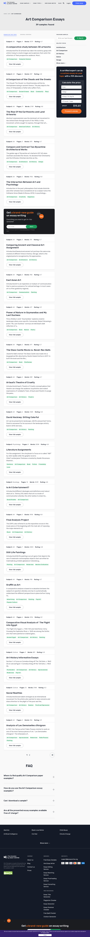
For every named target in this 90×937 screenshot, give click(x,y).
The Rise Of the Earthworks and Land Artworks (25, 113)
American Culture (24, 126)
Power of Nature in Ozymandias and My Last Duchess (26, 313)
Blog (59, 3)
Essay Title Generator (47, 896)
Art (9, 13)
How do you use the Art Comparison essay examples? (23, 789)
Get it (31, 226)
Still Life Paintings (15, 552)
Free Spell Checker (50, 913)
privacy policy (46, 932)
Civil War (34, 834)
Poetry (33, 330)
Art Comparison (12, 59)
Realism (30, 705)
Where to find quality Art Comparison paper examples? (23, 776)
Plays (47, 91)
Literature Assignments (18, 450)
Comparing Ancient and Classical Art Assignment (25, 246)
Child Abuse (64, 830)
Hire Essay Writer (50, 3)
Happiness (31, 197)
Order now (71, 111)
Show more (44, 843)
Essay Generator (49, 904)
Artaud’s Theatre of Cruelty (20, 382)
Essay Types (37, 3)
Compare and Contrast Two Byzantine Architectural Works (25, 148)
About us (30, 860)
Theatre (31, 397)
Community (39, 91)
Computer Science (25, 59)
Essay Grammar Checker (49, 909)
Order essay (79, 3)
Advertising (10, 599)
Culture (15, 652)
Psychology (17, 444)
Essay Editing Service (48, 868)
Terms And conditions (25, 229)
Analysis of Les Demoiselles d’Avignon (26, 725)
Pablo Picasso (43, 737)
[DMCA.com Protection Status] (8, 874)
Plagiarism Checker (50, 900)
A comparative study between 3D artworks (28, 47)
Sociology (16, 482)
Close (45, 935)
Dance (58, 57)
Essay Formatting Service (49, 885)
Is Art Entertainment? (17, 487)
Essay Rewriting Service (49, 874)
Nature (26, 330)
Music (8, 532)
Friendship (42, 464)
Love (8, 467)
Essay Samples (24, 3)
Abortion (6, 830)
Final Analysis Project (17, 520)
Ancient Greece (24, 91)
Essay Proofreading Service (50, 880)
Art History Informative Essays (22, 657)
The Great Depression (42, 705)
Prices (29, 870)
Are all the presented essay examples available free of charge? (25, 811)
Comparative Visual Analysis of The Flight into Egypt (28, 623)
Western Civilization (41, 564)
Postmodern (11, 670)
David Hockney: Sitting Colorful (22, 417)
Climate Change (65, 834)
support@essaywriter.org (69, 859)
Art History (36, 126)
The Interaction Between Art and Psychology (23, 183)
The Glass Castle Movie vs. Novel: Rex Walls (28, 350)
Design (41, 162)
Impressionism (42, 670)
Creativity (22, 197)
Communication (24, 292)
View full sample (15, 64)
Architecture (23, 162)
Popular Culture (12, 602)
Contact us (31, 867)
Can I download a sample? (15, 800)
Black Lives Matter (38, 830)
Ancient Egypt (11, 637)
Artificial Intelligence (10, 834)
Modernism (29, 564)
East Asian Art (13, 280)
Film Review (28, 362)
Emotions (10, 464)
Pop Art (38, 599)
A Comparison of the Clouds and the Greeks (28, 79)
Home (5, 13)
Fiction (34, 464)
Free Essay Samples (50, 860)
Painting (34, 292)
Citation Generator (50, 917)
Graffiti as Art (13, 585)
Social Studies (11, 499)
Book (32, 91)
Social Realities (14, 693)
